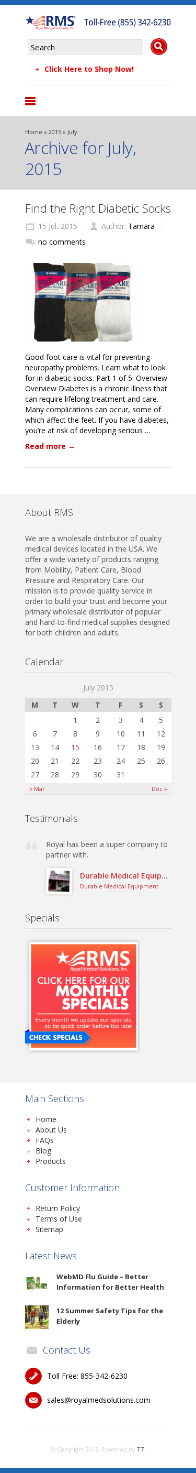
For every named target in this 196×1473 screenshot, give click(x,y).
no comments (62, 242)
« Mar (37, 789)
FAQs (45, 1140)
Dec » (159, 789)
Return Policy (58, 1208)
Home (33, 132)
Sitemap (49, 1229)
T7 (140, 1449)
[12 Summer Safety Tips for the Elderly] (37, 1317)
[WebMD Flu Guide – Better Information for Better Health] (37, 1283)
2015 (55, 132)
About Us (51, 1130)
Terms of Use (59, 1219)
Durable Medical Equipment (130, 876)
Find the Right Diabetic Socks (98, 208)
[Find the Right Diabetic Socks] (82, 302)
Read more (50, 446)
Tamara (141, 226)
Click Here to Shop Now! (89, 69)
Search (159, 46)
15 (75, 747)
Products (51, 1161)
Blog (43, 1151)
